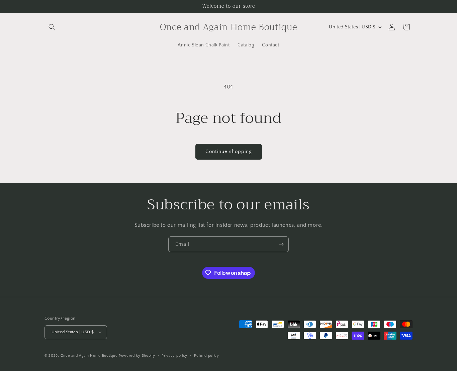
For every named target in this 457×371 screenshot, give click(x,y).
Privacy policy (174, 356)
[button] (51, 27)
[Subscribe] (281, 244)
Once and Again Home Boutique (89, 356)
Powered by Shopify (137, 356)
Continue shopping (228, 151)
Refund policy (206, 356)
